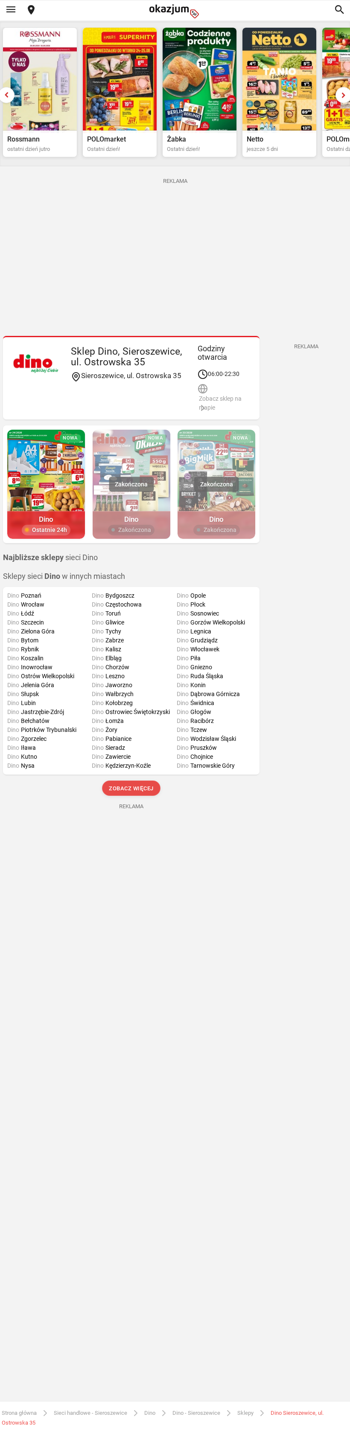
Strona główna (19, 1413)
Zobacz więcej (131, 788)
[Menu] (11, 10)
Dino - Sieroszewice (196, 1413)
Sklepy (245, 1413)
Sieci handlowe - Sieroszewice (90, 1413)
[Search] (339, 10)
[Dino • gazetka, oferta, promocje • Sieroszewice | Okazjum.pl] (36, 364)
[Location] (31, 10)
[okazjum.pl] (175, 11)
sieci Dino (50, 557)
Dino (149, 1413)
